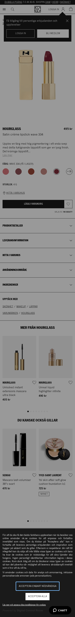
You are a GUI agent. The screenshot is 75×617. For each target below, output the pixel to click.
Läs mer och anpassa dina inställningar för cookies (24, 605)
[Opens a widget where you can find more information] (60, 610)
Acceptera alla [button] (37, 596)
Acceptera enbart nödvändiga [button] (37, 586)
